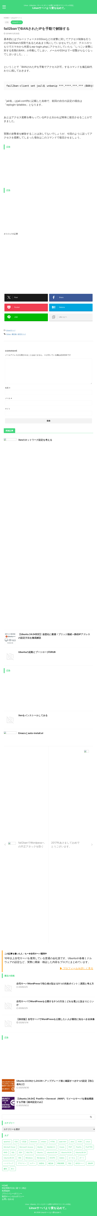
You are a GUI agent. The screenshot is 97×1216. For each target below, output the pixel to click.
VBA (19, 1158)
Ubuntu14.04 (66, 1152)
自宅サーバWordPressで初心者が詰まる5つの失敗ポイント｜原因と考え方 (55, 983)
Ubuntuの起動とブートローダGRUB (37, 652)
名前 (7, 388)
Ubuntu (40, 1152)
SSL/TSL (29, 1152)
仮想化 (41, 1163)
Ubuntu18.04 (9, 1158)
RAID (5, 1152)
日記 (69, 1163)
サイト (7, 409)
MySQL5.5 (51, 1147)
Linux (8, 334)
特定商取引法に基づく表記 (14, 1188)
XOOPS (52, 1158)
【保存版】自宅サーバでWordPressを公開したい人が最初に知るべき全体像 (55, 1019)
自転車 (90, 1163)
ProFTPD (89, 1147)
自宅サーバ (22, 334)
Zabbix (61, 1158)
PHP (70, 1147)
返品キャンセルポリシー (13, 1196)
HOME (5, 1185)
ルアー (32, 1163)
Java (72, 1142)
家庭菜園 (60, 1163)
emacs (43, 1142)
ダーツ (81, 1158)
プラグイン (22, 1163)
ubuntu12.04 (52, 1152)
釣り (12, 1169)
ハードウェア (9, 1163)
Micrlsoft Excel (9, 1147)
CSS (16, 1142)
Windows (29, 1158)
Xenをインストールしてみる (33, 715)
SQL (13, 1152)
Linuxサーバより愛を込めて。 (49, 7)
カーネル (72, 1158)
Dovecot (33, 1142)
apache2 (7, 1142)
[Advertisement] (25, 168)
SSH (20, 1152)
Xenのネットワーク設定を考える (35, 440)
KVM (80, 1142)
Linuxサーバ (10, 330)
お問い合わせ (8, 1199)
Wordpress (41, 1158)
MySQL (40, 1147)
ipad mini (62, 1142)
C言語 (24, 1142)
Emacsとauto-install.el (30, 733)
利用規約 (6, 1191)
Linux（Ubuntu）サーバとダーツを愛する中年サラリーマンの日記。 (48, 1204)
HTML (52, 1142)
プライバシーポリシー (12, 1193)
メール (8, 398)
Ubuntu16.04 (81, 1152)
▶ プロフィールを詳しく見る (76, 968)
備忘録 (14, 334)
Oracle (61, 1147)
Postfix (78, 1147)
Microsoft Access (26, 1147)
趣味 (5, 1169)
